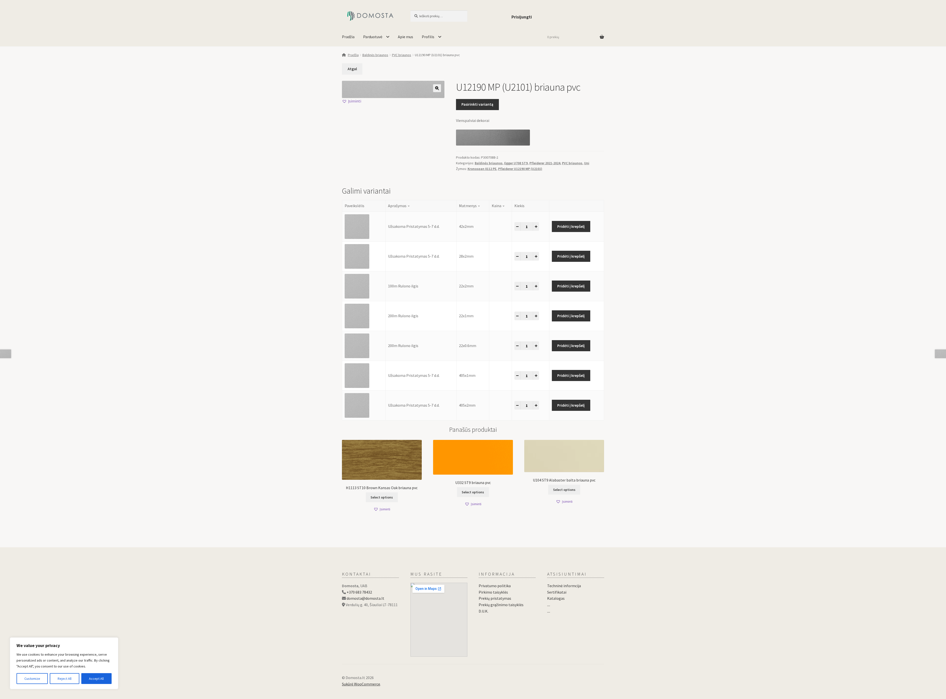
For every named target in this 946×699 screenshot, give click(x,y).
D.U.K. (483, 611)
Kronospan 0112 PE (482, 168)
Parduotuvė (372, 36)
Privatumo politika (495, 585)
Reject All (64, 678)
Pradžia (348, 36)
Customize (32, 678)
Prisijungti (521, 17)
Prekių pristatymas (495, 598)
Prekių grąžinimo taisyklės (501, 604)
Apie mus (405, 36)
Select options (382, 497)
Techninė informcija (564, 585)
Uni (586, 163)
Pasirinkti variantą (477, 104)
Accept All (96, 678)
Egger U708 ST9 (516, 163)
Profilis (428, 36)
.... (548, 604)
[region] (64, 663)
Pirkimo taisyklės (493, 592)
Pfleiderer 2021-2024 (544, 163)
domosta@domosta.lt (365, 598)
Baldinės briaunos (375, 55)
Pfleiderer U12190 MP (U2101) (520, 168)
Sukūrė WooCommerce (361, 684)
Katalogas (556, 598)
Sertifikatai (556, 592)
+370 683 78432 (359, 592)
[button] (437, 88)
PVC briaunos (401, 55)
